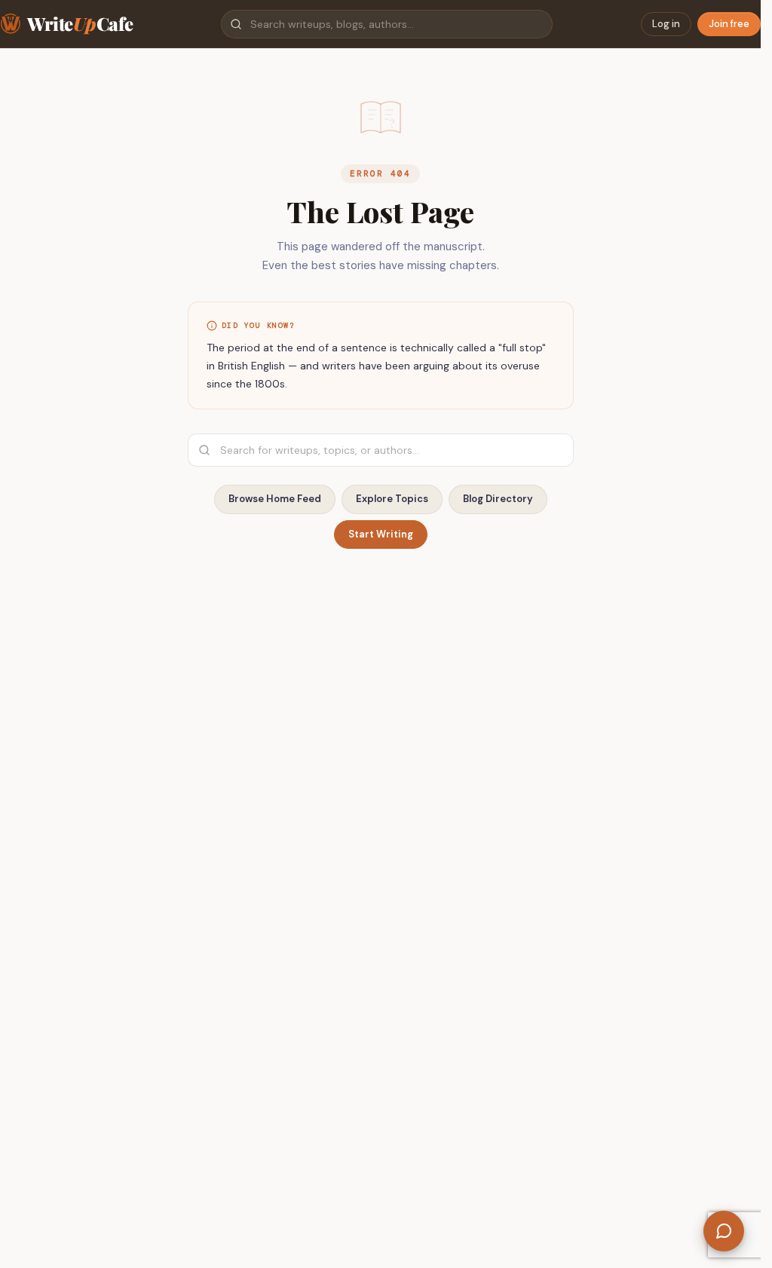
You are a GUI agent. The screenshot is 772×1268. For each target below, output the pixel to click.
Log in (666, 23)
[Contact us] (723, 1231)
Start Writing (380, 534)
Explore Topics (392, 498)
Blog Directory (498, 498)
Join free (729, 23)
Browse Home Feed (274, 498)
